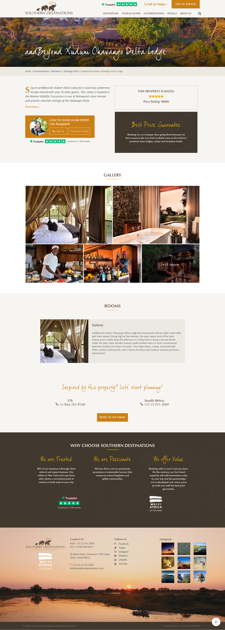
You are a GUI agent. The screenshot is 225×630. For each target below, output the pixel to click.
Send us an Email (112, 417)
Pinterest (123, 555)
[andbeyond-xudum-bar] (112, 263)
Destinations (110, 13)
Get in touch (185, 4)
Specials (172, 13)
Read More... (33, 107)
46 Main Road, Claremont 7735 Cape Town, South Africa (90, 556)
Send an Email (79, 131)
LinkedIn (123, 559)
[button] (216, 622)
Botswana (56, 71)
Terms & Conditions (190, 625)
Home (28, 71)
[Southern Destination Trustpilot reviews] (108, 4)
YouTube (123, 563)
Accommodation (154, 13)
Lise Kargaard (59, 124)
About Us (185, 13)
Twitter (122, 547)
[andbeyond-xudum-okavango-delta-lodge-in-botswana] (170, 263)
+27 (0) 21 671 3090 (83, 565)
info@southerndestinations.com (87, 568)
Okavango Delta (71, 71)
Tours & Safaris (131, 13)
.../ (93, 354)
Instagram (124, 551)
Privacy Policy (170, 625)
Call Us (59, 131)
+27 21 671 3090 (85, 543)
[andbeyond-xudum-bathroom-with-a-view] (156, 215)
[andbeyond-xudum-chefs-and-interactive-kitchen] (54, 263)
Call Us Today (156, 4)
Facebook (124, 543)
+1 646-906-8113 (84, 547)
